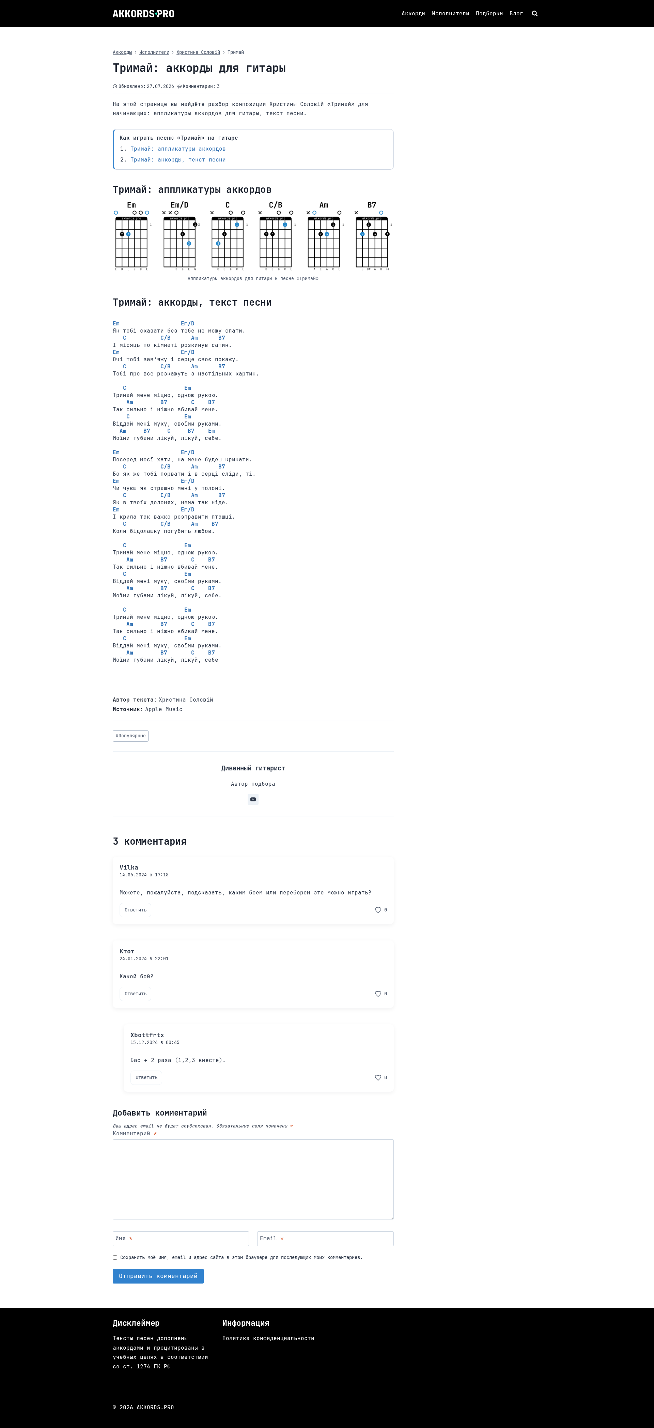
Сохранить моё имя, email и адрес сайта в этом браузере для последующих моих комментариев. (241, 1257)
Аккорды (413, 13)
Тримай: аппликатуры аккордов (178, 148)
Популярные (131, 736)
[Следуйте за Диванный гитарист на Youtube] (253, 799)
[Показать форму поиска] (535, 14)
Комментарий (135, 1133)
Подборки (489, 13)
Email (272, 1238)
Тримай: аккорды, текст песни (178, 159)
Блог (516, 13)
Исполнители (450, 13)
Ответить (135, 910)
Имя (124, 1238)
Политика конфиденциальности (268, 1338)
